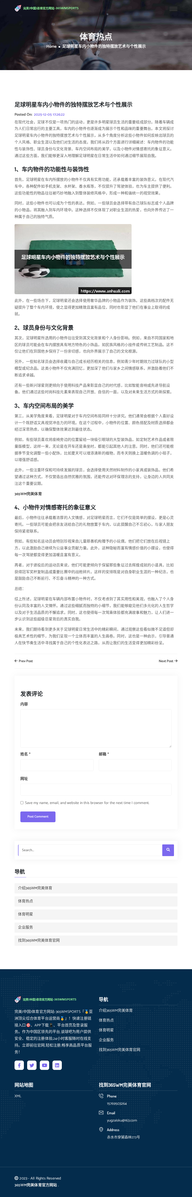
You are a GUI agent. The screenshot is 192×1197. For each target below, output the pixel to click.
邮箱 (104, 754)
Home (51, 47)
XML (18, 1096)
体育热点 (25, 901)
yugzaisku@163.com (122, 1120)
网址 (24, 779)
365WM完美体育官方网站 (36, 1185)
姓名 (25, 754)
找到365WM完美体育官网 (39, 940)
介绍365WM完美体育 (35, 888)
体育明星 (25, 914)
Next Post (166, 661)
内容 (24, 704)
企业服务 (25, 927)
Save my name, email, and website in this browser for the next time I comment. (87, 803)
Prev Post (25, 661)
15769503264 (117, 1104)
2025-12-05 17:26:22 (49, 115)
